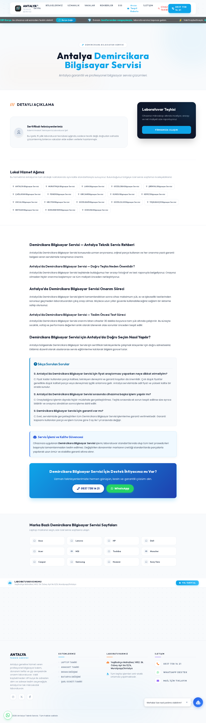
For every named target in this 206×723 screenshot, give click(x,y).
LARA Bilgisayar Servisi (94, 186)
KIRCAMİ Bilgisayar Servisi (92, 194)
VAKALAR (90, 5)
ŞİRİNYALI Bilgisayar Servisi (160, 186)
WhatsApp (121, 488)
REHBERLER (106, 5)
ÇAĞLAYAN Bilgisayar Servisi (27, 194)
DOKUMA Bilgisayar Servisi (96, 210)
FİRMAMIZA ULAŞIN (166, 130)
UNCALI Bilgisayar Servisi (26, 202)
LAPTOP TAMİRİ (69, 662)
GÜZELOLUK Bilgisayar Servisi (127, 202)
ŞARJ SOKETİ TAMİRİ (71, 681)
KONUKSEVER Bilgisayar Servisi (61, 210)
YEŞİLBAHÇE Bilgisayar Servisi (163, 202)
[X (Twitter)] (22, 697)
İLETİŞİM (148, 5)
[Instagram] (13, 697)
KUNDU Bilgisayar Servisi (123, 194)
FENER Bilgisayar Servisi (60, 194)
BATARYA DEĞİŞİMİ (71, 676)
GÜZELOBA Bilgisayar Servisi (126, 186)
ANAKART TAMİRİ (70, 667)
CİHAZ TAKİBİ (164, 8)
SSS (120, 5)
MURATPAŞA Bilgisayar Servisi (61, 186)
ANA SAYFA (37, 7)
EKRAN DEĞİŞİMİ (69, 671)
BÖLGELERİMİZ (54, 5)
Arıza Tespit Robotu (134, 8)
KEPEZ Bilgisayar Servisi (154, 194)
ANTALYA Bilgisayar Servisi (27, 186)
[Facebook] (30, 697)
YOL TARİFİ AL (189, 583)
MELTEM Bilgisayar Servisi (58, 202)
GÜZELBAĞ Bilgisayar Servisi (91, 202)
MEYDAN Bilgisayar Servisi (26, 210)
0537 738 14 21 (90, 488)
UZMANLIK (74, 5)
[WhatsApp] (8, 715)
